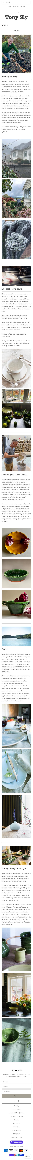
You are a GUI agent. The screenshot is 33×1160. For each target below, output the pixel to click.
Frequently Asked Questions (16, 1113)
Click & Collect (17, 1109)
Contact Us (16, 1126)
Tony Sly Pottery (18, 1146)
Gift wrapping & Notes (16, 1116)
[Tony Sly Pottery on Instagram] (18, 13)
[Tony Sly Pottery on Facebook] (15, 13)
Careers (16, 1119)
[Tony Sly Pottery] (16, 18)
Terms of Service (16, 1130)
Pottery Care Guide (16, 1137)
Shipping (16, 1106)
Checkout (22, 6)
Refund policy (16, 1133)
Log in (9, 6)
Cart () (16, 6)
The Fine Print (17, 1123)
